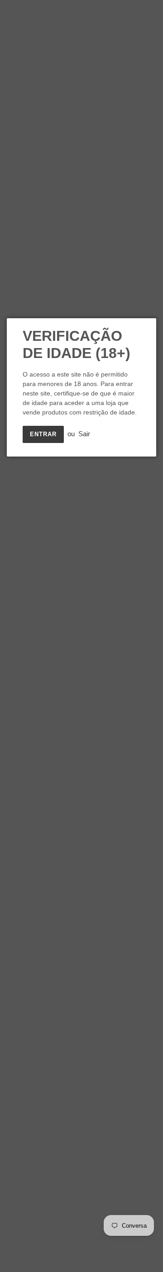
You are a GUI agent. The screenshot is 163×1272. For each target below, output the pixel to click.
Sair (84, 434)
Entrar (43, 434)
